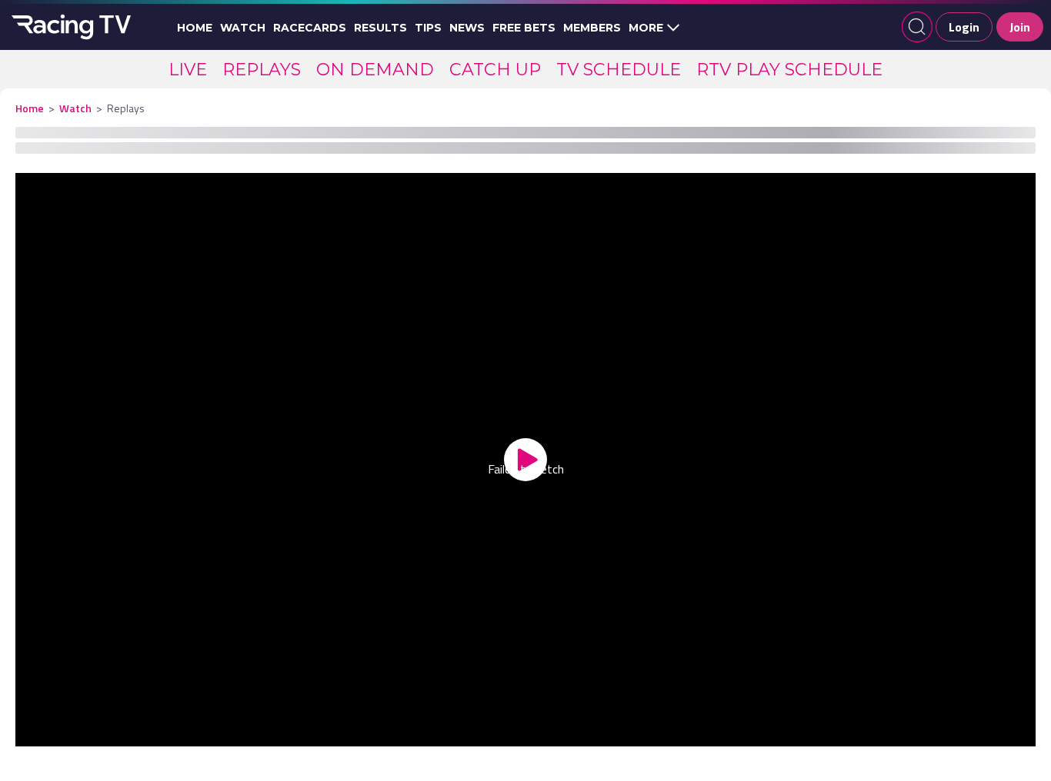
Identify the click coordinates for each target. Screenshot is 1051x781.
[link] (187, 69)
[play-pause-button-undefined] (50, 731)
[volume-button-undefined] (876, 731)
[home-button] (69, 27)
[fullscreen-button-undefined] (1000, 731)
